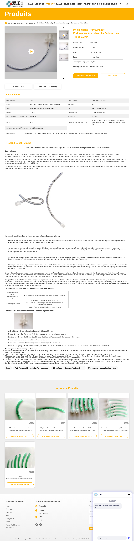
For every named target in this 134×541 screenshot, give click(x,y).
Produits (13, 23)
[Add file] (95, 538)
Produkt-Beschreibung (47, 87)
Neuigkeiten (10, 519)
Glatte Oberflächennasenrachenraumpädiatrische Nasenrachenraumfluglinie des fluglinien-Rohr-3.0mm (19, 478)
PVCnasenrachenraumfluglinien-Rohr (102, 368)
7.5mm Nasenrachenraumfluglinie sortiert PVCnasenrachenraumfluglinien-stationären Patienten (114, 429)
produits (50, 4)
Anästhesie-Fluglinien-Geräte (26, 23)
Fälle (7, 515)
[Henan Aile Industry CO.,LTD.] (15, 4)
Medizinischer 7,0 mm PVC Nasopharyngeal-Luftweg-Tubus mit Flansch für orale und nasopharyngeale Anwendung (83, 429)
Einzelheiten (18, 87)
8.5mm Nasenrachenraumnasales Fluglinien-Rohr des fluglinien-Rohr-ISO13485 (20, 429)
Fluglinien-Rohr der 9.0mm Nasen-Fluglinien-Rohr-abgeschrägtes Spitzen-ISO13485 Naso (51, 429)
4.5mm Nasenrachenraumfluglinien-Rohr (68, 368)
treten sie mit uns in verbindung (100, 4)
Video (8, 522)
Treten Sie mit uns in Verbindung (13, 526)
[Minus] (129, 494)
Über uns (39, 4)
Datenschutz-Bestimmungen (19, 539)
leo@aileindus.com (45, 520)
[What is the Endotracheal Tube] (31, 52)
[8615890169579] (40, 525)
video (80, 4)
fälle (59, 4)
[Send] (129, 538)
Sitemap (31, 539)
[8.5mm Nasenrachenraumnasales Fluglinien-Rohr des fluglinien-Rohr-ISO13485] (20, 409)
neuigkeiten (69, 4)
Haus (30, 4)
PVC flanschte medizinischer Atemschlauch (31, 368)
